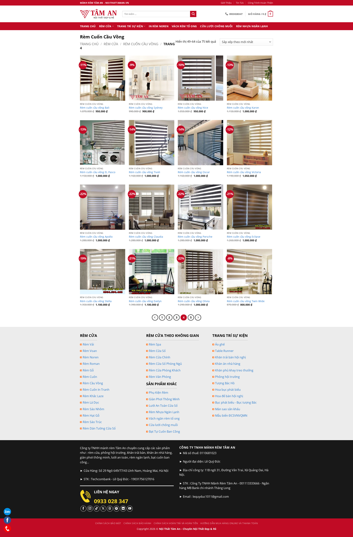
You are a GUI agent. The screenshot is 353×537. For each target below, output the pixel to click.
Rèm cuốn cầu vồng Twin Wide (246, 301)
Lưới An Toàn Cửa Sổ (163, 406)
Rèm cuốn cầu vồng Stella (96, 301)
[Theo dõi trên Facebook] (83, 509)
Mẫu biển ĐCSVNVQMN (231, 416)
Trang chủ (89, 44)
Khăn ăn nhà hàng (227, 364)
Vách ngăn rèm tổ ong (164, 418)
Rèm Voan (90, 351)
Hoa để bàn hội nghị (229, 396)
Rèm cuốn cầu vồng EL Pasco (97, 172)
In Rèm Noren (158, 26)
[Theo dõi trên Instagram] (90, 509)
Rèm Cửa (105, 26)
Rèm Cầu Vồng (93, 383)
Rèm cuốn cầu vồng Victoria (244, 172)
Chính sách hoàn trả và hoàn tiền (176, 523)
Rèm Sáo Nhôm (93, 409)
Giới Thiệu (226, 2)
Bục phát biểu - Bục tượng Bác (236, 402)
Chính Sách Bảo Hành (137, 523)
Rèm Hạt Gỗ (91, 416)
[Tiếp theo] (198, 317)
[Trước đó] (155, 317)
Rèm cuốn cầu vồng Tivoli (144, 172)
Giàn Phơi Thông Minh (164, 399)
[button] (260, 14)
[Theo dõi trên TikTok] (97, 509)
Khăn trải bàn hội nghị (230, 357)
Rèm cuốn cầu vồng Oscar (194, 172)
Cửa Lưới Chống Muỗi (216, 26)
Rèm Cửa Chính (159, 357)
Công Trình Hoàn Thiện (260, 2)
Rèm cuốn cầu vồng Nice (193, 107)
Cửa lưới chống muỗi (163, 425)
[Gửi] (193, 14)
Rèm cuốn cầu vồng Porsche (195, 236)
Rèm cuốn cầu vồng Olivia (194, 301)
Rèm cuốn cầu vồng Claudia (146, 236)
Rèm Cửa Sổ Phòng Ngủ (165, 364)
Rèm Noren (91, 357)
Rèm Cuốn (90, 377)
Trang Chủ (88, 26)
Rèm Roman (91, 364)
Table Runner (224, 351)
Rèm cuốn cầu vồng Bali (94, 107)
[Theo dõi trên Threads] (110, 509)
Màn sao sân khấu (227, 409)
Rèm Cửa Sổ (157, 351)
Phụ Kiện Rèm (158, 393)
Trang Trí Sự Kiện (130, 26)
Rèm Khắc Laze (93, 396)
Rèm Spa (155, 344)
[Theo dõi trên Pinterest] (116, 509)
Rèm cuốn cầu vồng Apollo (96, 236)
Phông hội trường (227, 377)
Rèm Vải (88, 344)
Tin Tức (240, 2)
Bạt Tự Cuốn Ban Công (164, 431)
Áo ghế (220, 344)
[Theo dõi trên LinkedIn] (123, 509)
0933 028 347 (111, 501)
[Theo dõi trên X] (103, 509)
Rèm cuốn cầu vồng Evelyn (145, 301)
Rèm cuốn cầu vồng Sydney (146, 107)
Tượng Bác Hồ (225, 383)
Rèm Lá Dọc (91, 402)
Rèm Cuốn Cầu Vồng (140, 44)
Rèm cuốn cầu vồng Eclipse (243, 236)
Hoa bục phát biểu (228, 390)
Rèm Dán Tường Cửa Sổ (99, 428)
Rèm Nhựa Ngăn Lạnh (252, 26)
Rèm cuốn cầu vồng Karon (243, 107)
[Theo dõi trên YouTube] (130, 509)
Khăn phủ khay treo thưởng (234, 370)
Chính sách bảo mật (108, 523)
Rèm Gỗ (88, 370)
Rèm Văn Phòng (160, 377)
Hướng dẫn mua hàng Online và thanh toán (229, 523)
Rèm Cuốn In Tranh (96, 390)
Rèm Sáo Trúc (92, 422)
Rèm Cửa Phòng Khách (165, 370)
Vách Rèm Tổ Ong (184, 26)
